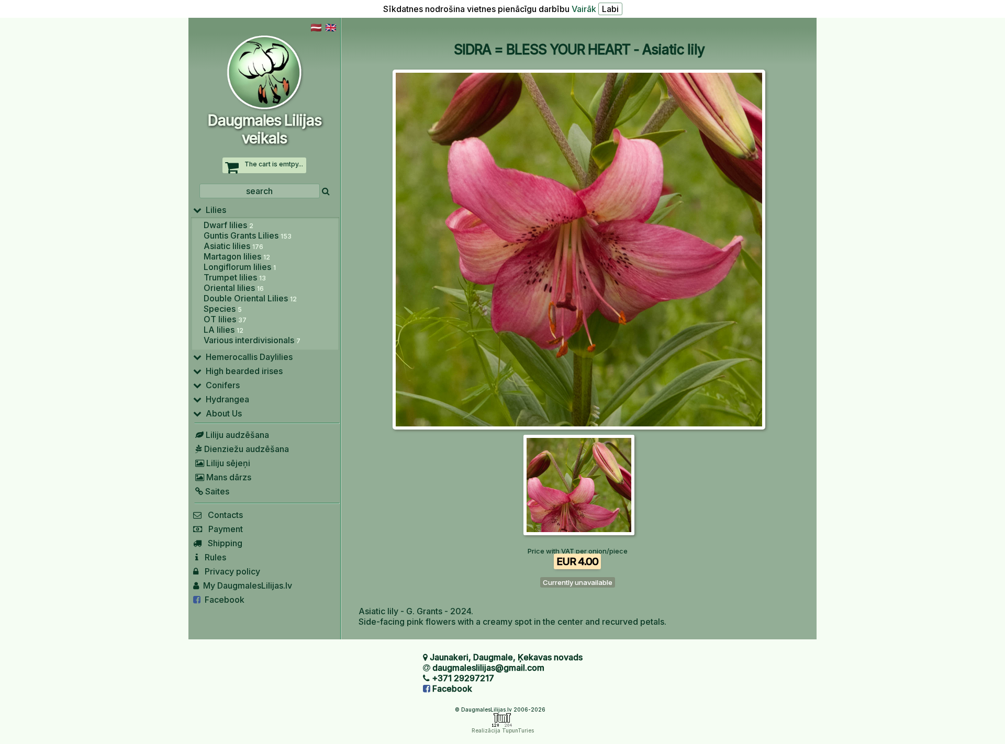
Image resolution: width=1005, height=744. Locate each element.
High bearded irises (242, 371)
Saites (216, 491)
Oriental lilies (234, 288)
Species (223, 308)
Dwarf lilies (228, 225)
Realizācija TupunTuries (503, 730)
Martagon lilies (237, 256)
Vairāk (584, 9)
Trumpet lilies (235, 277)
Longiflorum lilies (240, 267)
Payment (222, 529)
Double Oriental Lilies (250, 298)
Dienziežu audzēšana (245, 449)
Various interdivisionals (252, 340)
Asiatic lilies (233, 246)
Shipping (222, 543)
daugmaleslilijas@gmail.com (488, 667)
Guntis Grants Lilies (248, 235)
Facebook (222, 599)
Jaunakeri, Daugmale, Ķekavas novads (506, 657)
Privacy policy (229, 571)
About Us (222, 413)
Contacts (222, 515)
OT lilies (225, 319)
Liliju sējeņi (227, 463)
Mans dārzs (227, 477)
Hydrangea (225, 399)
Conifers (221, 385)
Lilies (214, 210)
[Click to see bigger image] (579, 426)
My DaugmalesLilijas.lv (245, 585)
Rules (212, 557)
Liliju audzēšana (236, 435)
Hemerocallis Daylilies (247, 357)
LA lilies (223, 329)
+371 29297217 (463, 678)
